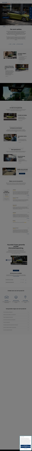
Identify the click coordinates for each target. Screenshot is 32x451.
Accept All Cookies (26, 445)
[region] (26, 443)
